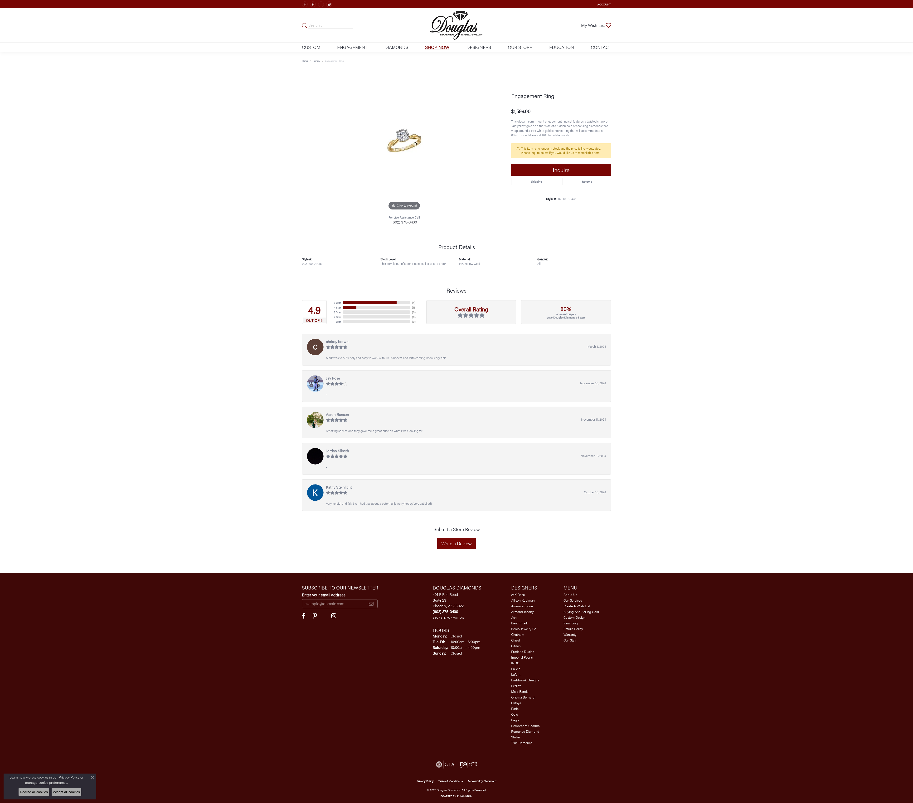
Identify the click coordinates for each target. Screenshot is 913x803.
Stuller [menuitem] (515, 737)
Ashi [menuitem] (514, 617)
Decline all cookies (34, 792)
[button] (603, 4)
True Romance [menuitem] (521, 742)
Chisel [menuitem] (515, 640)
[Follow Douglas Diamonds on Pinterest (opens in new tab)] (313, 4)
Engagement (352, 47)
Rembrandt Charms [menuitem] (525, 725)
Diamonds (396, 47)
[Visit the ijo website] (468, 764)
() (413, 302)
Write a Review (456, 543)
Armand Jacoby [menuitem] (522, 611)
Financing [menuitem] (570, 623)
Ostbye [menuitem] (516, 702)
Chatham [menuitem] (517, 634)
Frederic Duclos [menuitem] (522, 651)
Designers (478, 47)
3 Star (337, 312)
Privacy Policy (425, 781)
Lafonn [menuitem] (516, 674)
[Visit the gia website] (445, 764)
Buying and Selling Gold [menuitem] (581, 611)
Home (305, 60)
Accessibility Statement (481, 781)
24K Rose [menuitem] (518, 594)
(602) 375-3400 (404, 222)
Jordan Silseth (337, 450)
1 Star (337, 321)
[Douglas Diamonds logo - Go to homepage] (456, 25)
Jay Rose (333, 378)
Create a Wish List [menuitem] (576, 605)
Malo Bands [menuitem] (519, 691)
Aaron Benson (337, 414)
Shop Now (437, 47)
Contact (601, 47)
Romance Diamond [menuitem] (525, 731)
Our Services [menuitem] (572, 600)
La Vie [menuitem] (515, 668)
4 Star (337, 307)
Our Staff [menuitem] (569, 640)
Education (561, 47)
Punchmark (464, 796)
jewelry (316, 60)
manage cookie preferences (46, 782)
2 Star (337, 317)
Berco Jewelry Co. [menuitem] (524, 628)
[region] (404, 140)
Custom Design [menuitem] (574, 617)
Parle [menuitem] (515, 708)
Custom (311, 47)
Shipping (536, 181)
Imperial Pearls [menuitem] (522, 657)
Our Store (520, 47)
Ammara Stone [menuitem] (522, 605)
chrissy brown (337, 341)
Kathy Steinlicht (339, 487)
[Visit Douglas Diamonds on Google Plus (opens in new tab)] (321, 4)
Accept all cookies (66, 792)
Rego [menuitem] (515, 719)
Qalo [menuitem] (514, 714)
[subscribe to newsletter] (371, 603)
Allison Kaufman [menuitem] (523, 600)
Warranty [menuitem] (570, 634)
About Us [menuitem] (570, 594)
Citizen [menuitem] (516, 645)
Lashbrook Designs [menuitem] (525, 680)
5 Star (337, 302)
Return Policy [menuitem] (573, 628)
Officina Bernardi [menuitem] (523, 697)
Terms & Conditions (450, 781)
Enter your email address (323, 595)
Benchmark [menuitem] (519, 623)
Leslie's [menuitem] (516, 685)
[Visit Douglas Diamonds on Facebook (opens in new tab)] (305, 4)
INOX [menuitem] (515, 662)
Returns (587, 181)
